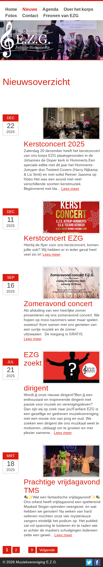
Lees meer (70, 188)
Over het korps (78, 9)
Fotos (11, 15)
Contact (30, 15)
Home (11, 9)
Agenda (50, 9)
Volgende (47, 550)
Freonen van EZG (60, 15)
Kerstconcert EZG (53, 238)
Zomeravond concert (58, 304)
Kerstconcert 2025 (54, 144)
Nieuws (29, 9)
